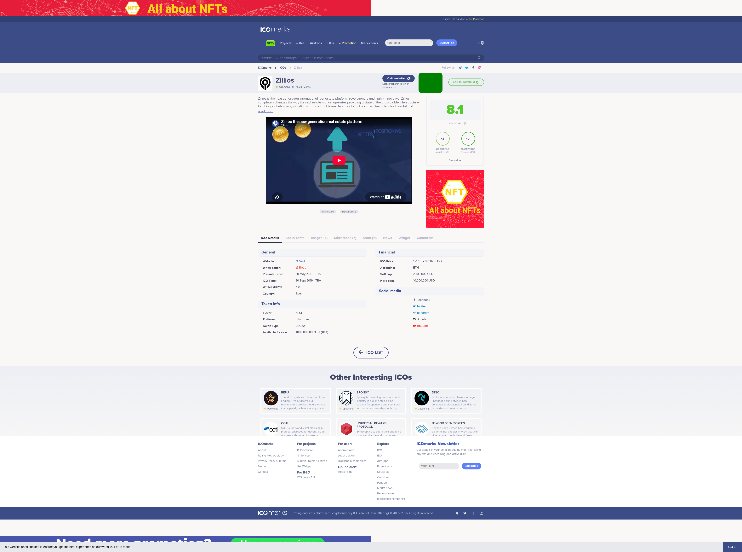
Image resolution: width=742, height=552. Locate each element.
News (387, 238)
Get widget (455, 160)
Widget (404, 238)
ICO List (374, 352)
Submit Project (306, 461)
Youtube (422, 326)
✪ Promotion (305, 450)
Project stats (385, 466)
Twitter (421, 306)
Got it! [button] (732, 547)
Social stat (383, 472)
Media (262, 466)
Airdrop (461, 19)
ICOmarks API (306, 477)
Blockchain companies (352, 461)
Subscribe (447, 43)
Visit (302, 261)
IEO (379, 455)
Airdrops (316, 43)
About (262, 450)
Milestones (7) (345, 238)
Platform (328, 211)
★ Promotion (347, 43)
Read (302, 268)
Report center (385, 493)
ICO (379, 450)
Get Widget (304, 466)
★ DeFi (300, 43)
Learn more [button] (122, 547)
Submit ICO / (450, 19)
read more (265, 111)
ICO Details (270, 238)
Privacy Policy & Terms (272, 461)
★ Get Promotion (475, 19)
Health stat (345, 472)
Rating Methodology (271, 455)
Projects (285, 43)
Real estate (349, 211)
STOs (330, 43)
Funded (382, 482)
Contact (263, 472)
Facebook (423, 300)
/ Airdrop (321, 461)
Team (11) (370, 238)
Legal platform (347, 455)
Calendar (383, 477)
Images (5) (319, 238)
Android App (346, 450)
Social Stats (295, 238)
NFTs (270, 43)
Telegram (423, 313)
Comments (425, 238)
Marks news (369, 43)
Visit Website (396, 78)
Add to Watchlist (464, 82)
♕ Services (304, 455)
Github (421, 319)
